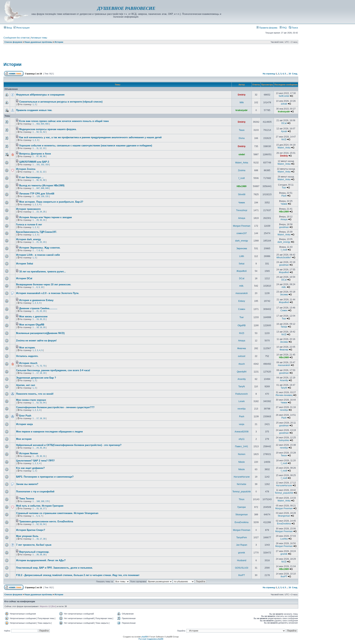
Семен (241, 309)
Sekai (241, 263)
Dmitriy (242, 94)
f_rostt (242, 178)
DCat (284, 123)
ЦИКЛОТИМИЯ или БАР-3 (34, 161)
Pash (284, 195)
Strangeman (241, 514)
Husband (241, 560)
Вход (9, 27)
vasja (241, 424)
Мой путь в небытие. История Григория (39, 505)
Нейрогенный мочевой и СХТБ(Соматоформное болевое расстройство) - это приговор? (68, 445)
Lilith (241, 256)
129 (38, 196)
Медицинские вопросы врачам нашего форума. (48, 129)
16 (290, 74)
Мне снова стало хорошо (31, 400)
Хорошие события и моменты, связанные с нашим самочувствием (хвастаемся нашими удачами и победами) (85, 145)
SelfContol (284, 96)
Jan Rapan (241, 545)
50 (37, 132)
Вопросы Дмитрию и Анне (35, 153)
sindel (242, 154)
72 (41, 366)
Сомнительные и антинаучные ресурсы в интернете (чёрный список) (60, 101)
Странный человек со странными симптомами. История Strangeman (57, 513)
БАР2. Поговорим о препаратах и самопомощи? (45, 476)
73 (44, 366)
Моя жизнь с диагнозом (33, 316)
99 (44, 156)
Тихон (284, 455)
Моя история (24, 439)
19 (37, 319)
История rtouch (28, 363)
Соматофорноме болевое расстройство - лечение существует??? (55, 407)
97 (37, 156)
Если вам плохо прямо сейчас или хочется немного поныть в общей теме (64, 121)
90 (37, 180)
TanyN (241, 386)
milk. (241, 286)
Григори (241, 507)
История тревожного (28, 209)
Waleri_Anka (284, 147)
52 (44, 132)
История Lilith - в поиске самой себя (38, 254)
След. (295, 74)
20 (41, 319)
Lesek (242, 401)
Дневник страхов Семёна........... (38, 308)
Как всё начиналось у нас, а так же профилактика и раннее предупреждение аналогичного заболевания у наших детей (90, 137)
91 (41, 180)
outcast (241, 356)
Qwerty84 (241, 371)
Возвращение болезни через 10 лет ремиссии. (43, 284)
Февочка (241, 348)
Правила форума (268, 27)
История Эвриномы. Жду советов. (39, 247)
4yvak (284, 131)
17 (37, 373)
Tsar (284, 187)
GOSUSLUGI (241, 568)
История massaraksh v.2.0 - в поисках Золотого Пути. (47, 293)
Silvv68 (241, 194)
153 (47, 164)
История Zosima (25, 169)
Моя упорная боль (27, 536)
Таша (241, 130)
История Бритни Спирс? (30, 530)
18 (37, 327)
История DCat (24, 278)
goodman (284, 227)
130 (42, 196)
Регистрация (23, 27)
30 (41, 220)
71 (37, 366)
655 (47, 124)
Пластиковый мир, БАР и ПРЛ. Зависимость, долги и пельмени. (54, 567)
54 (44, 403)
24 (41, 212)
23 (37, 212)
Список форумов (13, 42)
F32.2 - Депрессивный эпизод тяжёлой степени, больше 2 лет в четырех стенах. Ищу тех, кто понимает (77, 575)
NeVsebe (241, 484)
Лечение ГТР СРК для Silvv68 (36, 193)
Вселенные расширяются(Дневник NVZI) (40, 333)
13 (44, 148)
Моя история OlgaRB (31, 324)
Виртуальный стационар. (34, 551)
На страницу (269, 74)
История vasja (24, 424)
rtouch (242, 364)
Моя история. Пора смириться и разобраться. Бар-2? (51, 201)
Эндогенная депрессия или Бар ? (36, 377)
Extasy (241, 301)
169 (42, 501)
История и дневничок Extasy (36, 300)
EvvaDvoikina (241, 522)
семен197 (241, 233)
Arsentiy (242, 379)
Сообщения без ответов (16, 37)
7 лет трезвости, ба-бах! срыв (33, 544)
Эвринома (241, 248)
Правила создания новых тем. (34, 110)
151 (38, 164)
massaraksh (242, 293)
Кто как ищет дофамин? (30, 468)
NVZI (283, 139)
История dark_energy (28, 239)
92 (44, 180)
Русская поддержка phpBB (150, 639)
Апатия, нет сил (25, 385)
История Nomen (28, 453)
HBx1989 (241, 186)
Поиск (294, 27)
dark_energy (241, 240)
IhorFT (241, 575)
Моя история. (27, 347)
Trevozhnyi (241, 210)
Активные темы (39, 37)
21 (37, 242)
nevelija (242, 408)
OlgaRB (242, 325)
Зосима (284, 294)
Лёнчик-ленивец (284, 395)
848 (42, 188)
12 (41, 148)
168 (38, 501)
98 (41, 156)
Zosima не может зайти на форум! (36, 340)
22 (41, 242)
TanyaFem (241, 537)
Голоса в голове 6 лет (29, 224)
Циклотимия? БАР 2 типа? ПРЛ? (35, 460)
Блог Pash (25, 415)
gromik (241, 552)
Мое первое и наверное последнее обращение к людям (49, 431)
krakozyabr (242, 110)
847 (38, 188)
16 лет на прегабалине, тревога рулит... (42, 271)
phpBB (144, 637)
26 (44, 448)
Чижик (241, 202)
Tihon (241, 499)
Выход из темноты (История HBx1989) (41, 185)
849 (47, 188)
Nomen (241, 454)
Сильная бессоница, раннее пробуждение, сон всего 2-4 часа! (53, 370)
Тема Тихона (26, 498)
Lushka (284, 538)
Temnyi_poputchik (241, 491)
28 (37, 554)
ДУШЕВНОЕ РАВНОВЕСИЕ (126, 8)
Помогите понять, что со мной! (34, 393)
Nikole (241, 462)
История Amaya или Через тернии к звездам (45, 217)
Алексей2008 (241, 431)
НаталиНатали (242, 477)
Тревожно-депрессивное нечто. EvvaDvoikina (46, 521)
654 (42, 124)
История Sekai (24, 263)
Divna (242, 138)
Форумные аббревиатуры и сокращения (40, 94)
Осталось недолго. (27, 356)
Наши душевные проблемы (38, 42)
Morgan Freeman (241, 226)
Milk (242, 102)
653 (38, 124)
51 (41, 132)
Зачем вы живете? (27, 484)
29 (37, 220)
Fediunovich (241, 394)
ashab (284, 104)
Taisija (284, 326)
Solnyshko (284, 440)
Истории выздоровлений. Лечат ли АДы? (41, 560)
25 (44, 212)
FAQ (284, 27)
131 (47, 196)
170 (47, 501)
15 (37, 508)
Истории (59, 42)
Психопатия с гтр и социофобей (35, 491)
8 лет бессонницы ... (31, 177)
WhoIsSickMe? (283, 257)
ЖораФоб (241, 271)
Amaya (241, 218)
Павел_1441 (241, 446)
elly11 (242, 439)
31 (44, 220)
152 (42, 164)
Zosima (241, 170)
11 (37, 148)
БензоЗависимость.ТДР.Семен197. (36, 232)
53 (41, 403)
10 (37, 172)
